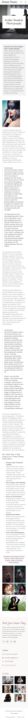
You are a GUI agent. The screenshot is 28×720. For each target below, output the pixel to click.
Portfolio (5, 673)
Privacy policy (20, 717)
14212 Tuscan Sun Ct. (10, 665)
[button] (21, 2)
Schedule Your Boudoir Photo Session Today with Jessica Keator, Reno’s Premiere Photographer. (14, 559)
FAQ (8, 635)
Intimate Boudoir (9, 2)
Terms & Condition (10, 717)
